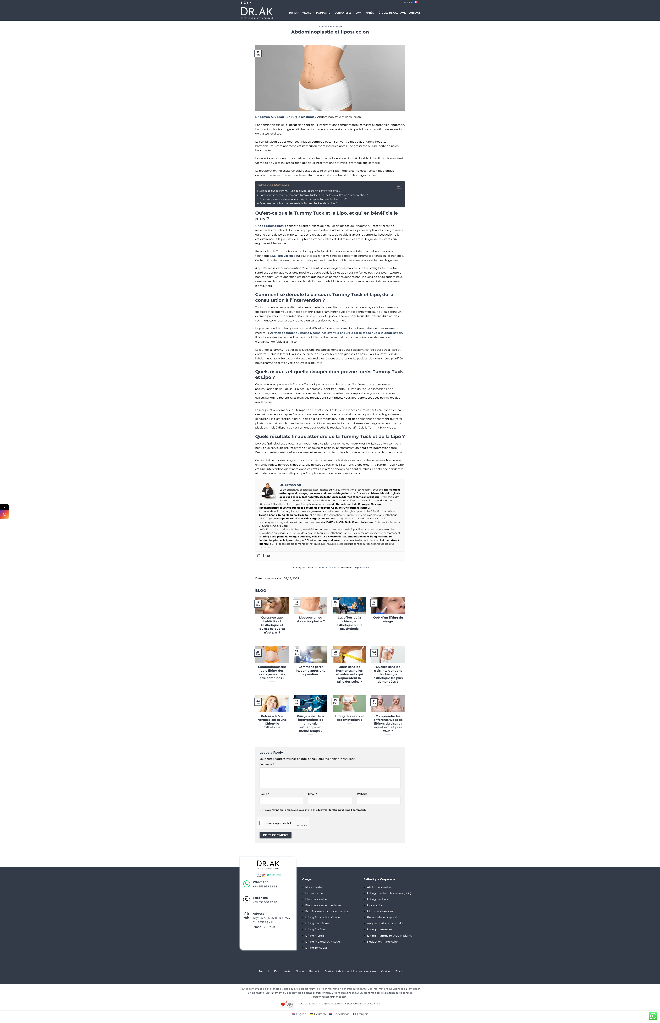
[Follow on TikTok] (248, 3)
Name (264, 794)
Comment (267, 764)
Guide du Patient (307, 971)
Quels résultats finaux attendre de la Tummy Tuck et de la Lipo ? (298, 203)
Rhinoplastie (314, 887)
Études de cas (388, 13)
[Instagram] (258, 556)
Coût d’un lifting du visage (388, 619)
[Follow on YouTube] (251, 3)
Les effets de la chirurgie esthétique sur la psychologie (349, 623)
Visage (306, 13)
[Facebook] (263, 556)
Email (312, 794)
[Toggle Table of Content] (397, 186)
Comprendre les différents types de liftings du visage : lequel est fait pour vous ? (388, 723)
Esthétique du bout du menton (327, 911)
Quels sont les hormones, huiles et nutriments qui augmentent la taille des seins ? (349, 674)
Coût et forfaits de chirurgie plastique (350, 971)
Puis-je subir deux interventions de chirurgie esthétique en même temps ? (310, 723)
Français (409, 2)
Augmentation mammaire (385, 923)
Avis (403, 13)
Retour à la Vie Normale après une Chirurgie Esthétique (272, 721)
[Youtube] (268, 556)
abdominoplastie (274, 225)
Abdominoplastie (379, 887)
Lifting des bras (377, 899)
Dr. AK (293, 13)
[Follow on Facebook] (241, 3)
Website (362, 794)
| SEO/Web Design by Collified (362, 1003)
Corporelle (343, 13)
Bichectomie (314, 893)
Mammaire (323, 13)
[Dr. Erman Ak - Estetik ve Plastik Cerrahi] (257, 13)
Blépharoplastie (316, 899)
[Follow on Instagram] (245, 3)
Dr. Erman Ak (264, 117)
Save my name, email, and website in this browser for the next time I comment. (315, 809)
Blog (280, 117)
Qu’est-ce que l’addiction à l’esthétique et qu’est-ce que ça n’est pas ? (272, 625)
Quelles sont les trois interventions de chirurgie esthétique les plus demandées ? (388, 674)
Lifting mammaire (379, 929)
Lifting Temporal (316, 947)
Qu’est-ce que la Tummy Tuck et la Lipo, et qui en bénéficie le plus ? (299, 190)
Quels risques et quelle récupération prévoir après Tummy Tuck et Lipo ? (303, 199)
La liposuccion (282, 255)
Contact (414, 13)
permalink (363, 567)
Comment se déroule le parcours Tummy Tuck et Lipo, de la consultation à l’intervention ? (314, 195)
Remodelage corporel (382, 917)
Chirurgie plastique (330, 26)
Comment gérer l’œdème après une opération (311, 670)
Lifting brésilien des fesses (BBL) (389, 893)
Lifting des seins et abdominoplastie (349, 718)
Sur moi (263, 971)
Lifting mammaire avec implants (389, 935)
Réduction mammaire (382, 941)
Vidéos (385, 971)
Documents (282, 971)
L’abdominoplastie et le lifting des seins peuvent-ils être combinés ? (272, 672)
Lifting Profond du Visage (322, 917)
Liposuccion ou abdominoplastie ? (310, 619)
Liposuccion (375, 905)
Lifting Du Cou (315, 929)
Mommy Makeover (380, 911)
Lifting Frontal (314, 935)
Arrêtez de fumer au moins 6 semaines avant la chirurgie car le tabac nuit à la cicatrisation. (336, 333)
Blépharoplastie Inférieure (323, 905)
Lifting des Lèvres (317, 923)
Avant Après (365, 13)
